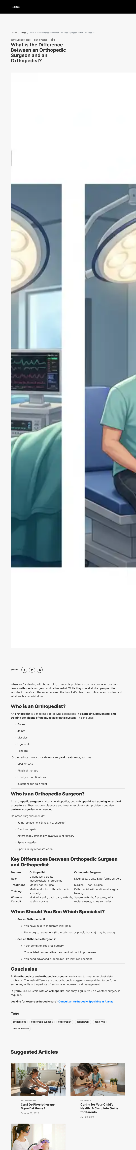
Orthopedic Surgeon (42, 1022)
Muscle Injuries (21, 1028)
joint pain (100, 1022)
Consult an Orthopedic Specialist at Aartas (85, 1001)
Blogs (23, 33)
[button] (121, 6)
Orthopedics (19, 1022)
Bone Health (83, 1022)
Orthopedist (64, 1022)
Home (14, 33)
